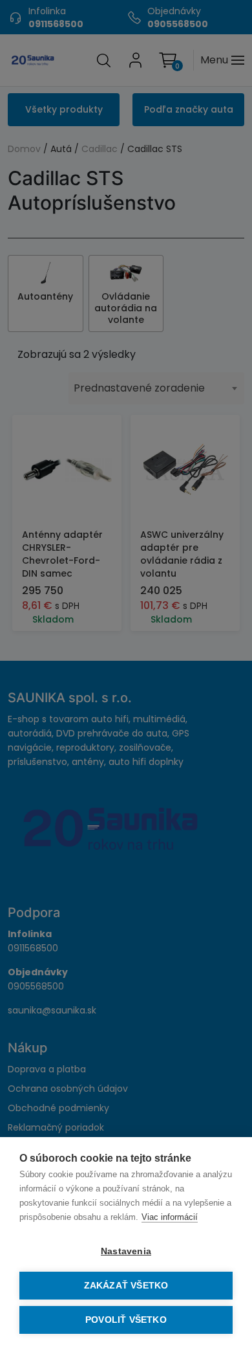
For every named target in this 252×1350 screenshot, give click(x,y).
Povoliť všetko (126, 1320)
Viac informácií (170, 1217)
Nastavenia (126, 1251)
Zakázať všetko (126, 1285)
